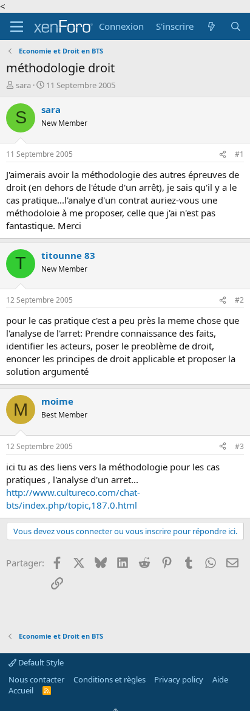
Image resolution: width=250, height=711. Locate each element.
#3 (239, 446)
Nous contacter (36, 679)
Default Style (40, 662)
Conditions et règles (109, 679)
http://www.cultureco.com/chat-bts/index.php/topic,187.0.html (73, 498)
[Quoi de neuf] (211, 26)
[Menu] (16, 27)
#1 (239, 154)
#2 (239, 300)
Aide (220, 679)
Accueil (20, 690)
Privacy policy (178, 679)
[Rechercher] (236, 26)
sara (23, 85)
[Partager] (223, 155)
